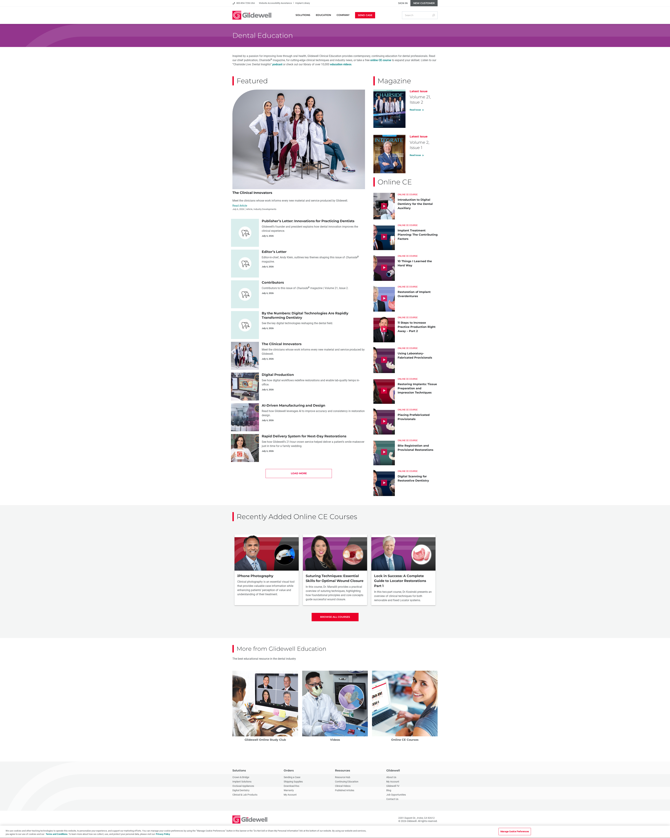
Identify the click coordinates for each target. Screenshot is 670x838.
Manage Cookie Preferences (514, 831)
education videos (340, 64)
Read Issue (415, 109)
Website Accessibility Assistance (275, 3)
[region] (335, 832)
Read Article (239, 205)
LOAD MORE (299, 473)
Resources (342, 770)
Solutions (239, 770)
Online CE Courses (405, 739)
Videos (335, 739)
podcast (277, 64)
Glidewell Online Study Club (265, 739)
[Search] (433, 15)
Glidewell (393, 770)
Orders (289, 770)
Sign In (403, 3)
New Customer (424, 3)
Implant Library (302, 3)
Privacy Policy (163, 834)
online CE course (380, 60)
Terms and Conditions (57, 834)
